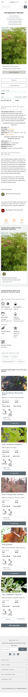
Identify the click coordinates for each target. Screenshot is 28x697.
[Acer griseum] (14, 549)
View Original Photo (7, 281)
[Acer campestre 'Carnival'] (14, 597)
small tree (11, 134)
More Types (21, 223)
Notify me (14, 80)
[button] (22, 7)
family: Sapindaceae (8, 361)
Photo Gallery (6, 223)
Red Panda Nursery (10, 278)
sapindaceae (11, 129)
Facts (14, 222)
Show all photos (14, 72)
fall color (6, 134)
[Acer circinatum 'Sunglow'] (14, 449)
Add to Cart (15, 423)
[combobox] (14, 418)
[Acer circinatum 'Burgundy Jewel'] (14, 398)
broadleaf (5, 356)
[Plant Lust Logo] (14, 2)
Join (23, 649)
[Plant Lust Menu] (2, 2)
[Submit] (25, 6)
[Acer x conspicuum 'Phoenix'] (14, 499)
